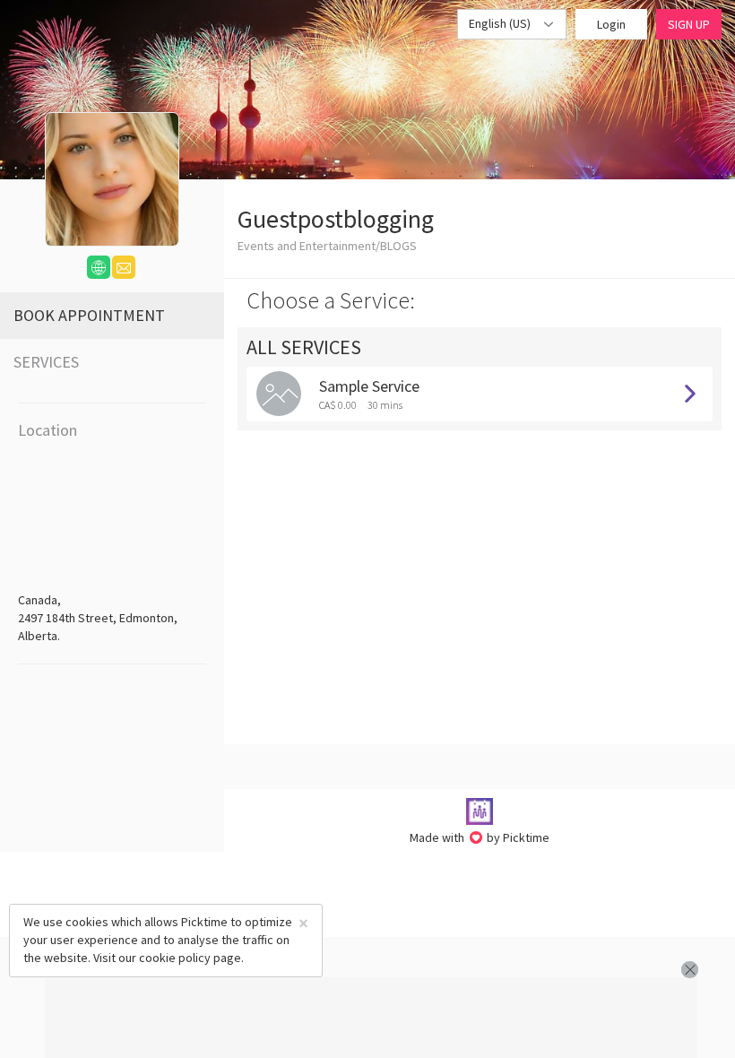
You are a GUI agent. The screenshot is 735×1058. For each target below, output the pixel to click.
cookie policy (175, 958)
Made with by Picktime (480, 837)
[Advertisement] (371, 1017)
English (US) (501, 23)
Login (611, 24)
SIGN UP (689, 24)
